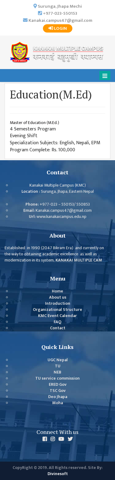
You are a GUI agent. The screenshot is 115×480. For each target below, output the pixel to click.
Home (57, 291)
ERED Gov (58, 384)
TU (57, 366)
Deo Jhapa (57, 397)
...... (105, 260)
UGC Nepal (58, 360)
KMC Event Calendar (57, 316)
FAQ (57, 322)
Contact (57, 328)
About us (57, 297)
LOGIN (60, 28)
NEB (57, 372)
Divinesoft (58, 474)
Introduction (57, 303)
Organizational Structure (57, 310)
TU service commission (57, 378)
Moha (57, 403)
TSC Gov (58, 391)
